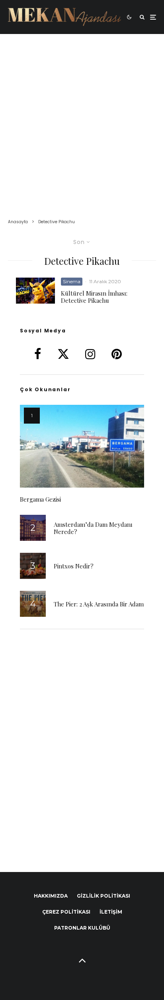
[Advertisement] (82, 120)
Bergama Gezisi (40, 499)
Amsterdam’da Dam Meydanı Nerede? (93, 528)
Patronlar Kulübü (82, 928)
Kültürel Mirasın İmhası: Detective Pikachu (94, 297)
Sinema (71, 281)
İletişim (111, 912)
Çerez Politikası (66, 912)
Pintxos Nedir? (74, 566)
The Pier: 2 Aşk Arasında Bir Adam (99, 604)
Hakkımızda (51, 896)
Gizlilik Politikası (103, 896)
